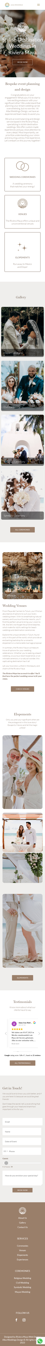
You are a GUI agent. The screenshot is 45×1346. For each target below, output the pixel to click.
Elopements (22, 1255)
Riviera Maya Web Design (28, 1337)
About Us (22, 1218)
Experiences (22, 1259)
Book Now (23, 1190)
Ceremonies (22, 1245)
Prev (6, 575)
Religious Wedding (22, 1278)
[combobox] (5, 1151)
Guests (5, 1158)
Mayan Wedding (22, 1292)
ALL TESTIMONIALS (22, 1063)
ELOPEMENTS (22, 978)
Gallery (22, 1222)
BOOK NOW (23, 62)
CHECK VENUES (22, 689)
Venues (22, 1250)
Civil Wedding (22, 1282)
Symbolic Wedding (22, 1287)
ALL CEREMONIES (22, 530)
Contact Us (23, 1227)
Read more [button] (14, 1044)
